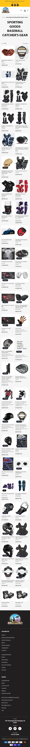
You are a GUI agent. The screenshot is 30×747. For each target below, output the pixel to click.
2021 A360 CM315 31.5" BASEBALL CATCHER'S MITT (20, 377)
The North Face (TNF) (6, 693)
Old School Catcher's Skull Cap (8, 424)
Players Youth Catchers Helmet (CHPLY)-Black (8, 559)
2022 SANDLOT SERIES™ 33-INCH (7, 61)
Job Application (5, 648)
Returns (3, 657)
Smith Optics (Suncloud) (7, 700)
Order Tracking (5, 660)
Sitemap (3, 667)
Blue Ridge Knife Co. (6, 705)
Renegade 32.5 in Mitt (6, 328)
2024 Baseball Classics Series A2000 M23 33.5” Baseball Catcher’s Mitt (7, 172)
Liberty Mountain (5, 680)
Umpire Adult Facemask (20, 60)
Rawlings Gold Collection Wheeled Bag (7, 217)
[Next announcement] (28, 3)
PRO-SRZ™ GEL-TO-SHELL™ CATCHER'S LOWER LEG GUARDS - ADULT (7, 378)
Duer (3, 710)
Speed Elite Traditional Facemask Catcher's (19, 581)
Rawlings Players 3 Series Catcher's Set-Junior (7, 148)
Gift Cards (4, 670)
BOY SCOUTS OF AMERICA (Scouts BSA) (10, 697)
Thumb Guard (18, 328)
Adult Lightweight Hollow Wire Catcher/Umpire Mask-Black (8, 581)
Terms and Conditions (6, 665)
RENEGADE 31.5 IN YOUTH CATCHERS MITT (20, 472)
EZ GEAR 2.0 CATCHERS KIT (20, 402)
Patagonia (4, 691)
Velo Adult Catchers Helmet (7, 471)
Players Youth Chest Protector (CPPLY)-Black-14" (21, 537)
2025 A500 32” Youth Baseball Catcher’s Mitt (21, 240)
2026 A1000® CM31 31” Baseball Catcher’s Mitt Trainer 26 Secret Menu (21, 149)
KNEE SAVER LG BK (19, 602)
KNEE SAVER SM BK (5, 602)
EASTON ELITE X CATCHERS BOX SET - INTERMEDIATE (21, 217)
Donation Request (6, 645)
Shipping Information (6, 655)
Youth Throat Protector (20, 516)
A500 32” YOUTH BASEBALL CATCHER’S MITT (7, 352)
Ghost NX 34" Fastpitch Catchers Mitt (20, 284)
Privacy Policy (4, 662)
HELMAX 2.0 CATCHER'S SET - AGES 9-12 (21, 105)
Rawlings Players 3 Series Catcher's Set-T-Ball (20, 83)
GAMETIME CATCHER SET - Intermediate (20, 195)
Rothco (3, 683)
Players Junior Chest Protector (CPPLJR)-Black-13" (21, 559)
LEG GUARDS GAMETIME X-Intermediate (21, 494)
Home (3, 17)
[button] (27, 10)
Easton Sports (5, 703)
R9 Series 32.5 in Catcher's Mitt (8, 283)
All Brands (4, 708)
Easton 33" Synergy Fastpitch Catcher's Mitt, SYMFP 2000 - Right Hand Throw (21, 306)
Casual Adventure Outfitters (12, 739)
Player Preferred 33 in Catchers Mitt (8, 306)
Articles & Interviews (6, 640)
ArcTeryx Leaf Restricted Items (8, 637)
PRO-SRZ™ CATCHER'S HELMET (8, 449)
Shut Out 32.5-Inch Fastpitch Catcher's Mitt (21, 262)
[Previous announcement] (2, 3)
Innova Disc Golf (5, 686)
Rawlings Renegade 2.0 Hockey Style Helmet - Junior (8, 537)
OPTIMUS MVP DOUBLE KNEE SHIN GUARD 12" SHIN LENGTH (21, 127)
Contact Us (4, 650)
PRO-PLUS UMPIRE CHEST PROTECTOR (7, 195)
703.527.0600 (15, 734)
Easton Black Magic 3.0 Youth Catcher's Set (8, 105)
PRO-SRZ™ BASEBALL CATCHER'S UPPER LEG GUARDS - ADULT (22, 345)
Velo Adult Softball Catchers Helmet (21, 450)
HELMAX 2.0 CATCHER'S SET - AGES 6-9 (7, 127)
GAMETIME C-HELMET (6, 516)
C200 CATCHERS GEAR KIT (7, 402)
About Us (4, 635)
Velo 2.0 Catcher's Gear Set (20, 171)
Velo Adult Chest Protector (7, 261)
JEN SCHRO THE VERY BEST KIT (8, 493)
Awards (3, 643)
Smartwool (4, 688)
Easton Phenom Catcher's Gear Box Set (8, 83)
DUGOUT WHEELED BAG (7, 239)
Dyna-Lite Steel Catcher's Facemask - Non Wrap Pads (20, 425)
